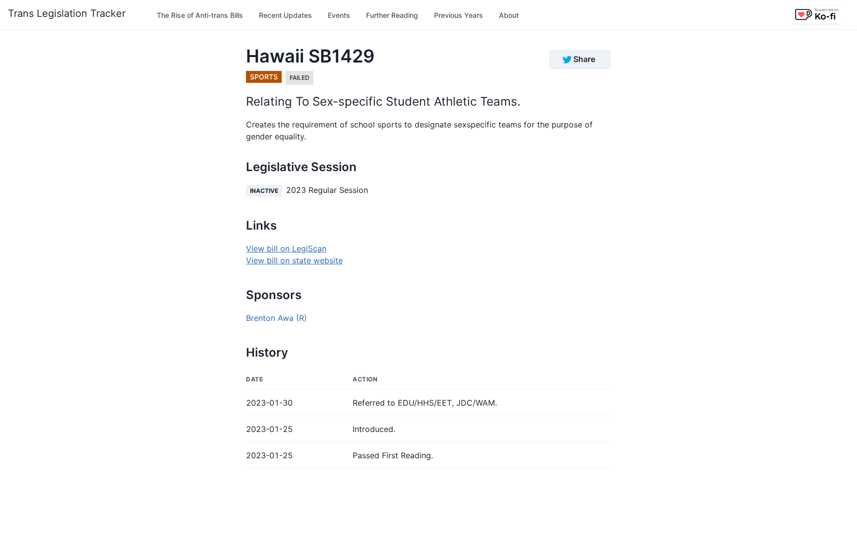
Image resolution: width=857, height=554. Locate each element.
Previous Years (458, 15)
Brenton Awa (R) (276, 318)
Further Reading (392, 15)
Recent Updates (285, 15)
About (509, 15)
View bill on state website (294, 260)
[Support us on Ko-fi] (816, 15)
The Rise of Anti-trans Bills (200, 15)
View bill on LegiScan (286, 248)
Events (339, 15)
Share (584, 59)
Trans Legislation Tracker (66, 13)
